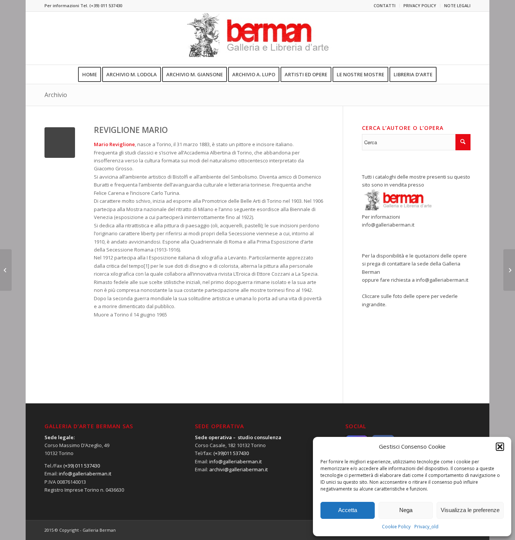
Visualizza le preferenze (470, 510)
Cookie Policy (396, 526)
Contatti (384, 5)
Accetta (347, 510)
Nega (405, 510)
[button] (500, 447)
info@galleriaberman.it (388, 224)
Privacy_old (426, 526)
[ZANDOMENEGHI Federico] (509, 270)
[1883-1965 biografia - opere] (59, 142)
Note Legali (457, 5)
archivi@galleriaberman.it (238, 469)
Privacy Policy (419, 5)
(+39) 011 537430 (105, 5)
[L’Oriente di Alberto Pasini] (6, 270)
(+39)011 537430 (231, 453)
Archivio (55, 95)
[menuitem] (385, 6)
